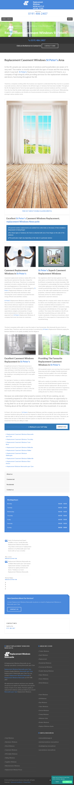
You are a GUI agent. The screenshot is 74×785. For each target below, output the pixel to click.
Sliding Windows (10, 758)
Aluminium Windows (11, 742)
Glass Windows (43, 675)
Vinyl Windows (9, 738)
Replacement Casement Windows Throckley (20, 439)
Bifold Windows (43, 683)
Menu (70, 19)
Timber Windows (44, 651)
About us (9, 474)
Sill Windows (42, 698)
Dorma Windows (44, 710)
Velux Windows (43, 706)
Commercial (10, 479)
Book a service (7, 19)
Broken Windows (44, 722)
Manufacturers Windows (12, 766)
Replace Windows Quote (46, 726)
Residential (10, 484)
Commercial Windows (45, 667)
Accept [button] (67, 781)
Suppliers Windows (10, 762)
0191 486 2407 (38, 40)
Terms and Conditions (16, 782)
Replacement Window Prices (13, 770)
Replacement (43, 659)
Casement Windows (11, 750)
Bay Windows (43, 702)
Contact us (10, 490)
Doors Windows (43, 679)
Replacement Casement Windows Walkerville (20, 458)
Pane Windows (43, 694)
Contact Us (61, 427)
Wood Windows (10, 746)
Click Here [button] (63, 778)
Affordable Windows (11, 754)
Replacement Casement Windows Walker (19, 450)
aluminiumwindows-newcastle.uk (49, 742)
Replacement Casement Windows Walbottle (20, 447)
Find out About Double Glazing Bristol (37, 211)
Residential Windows (45, 663)
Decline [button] (57, 781)
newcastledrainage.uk (45, 738)
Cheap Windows (44, 714)
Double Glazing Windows (46, 671)
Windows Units (43, 718)
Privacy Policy (26, 782)
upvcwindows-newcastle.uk (47, 750)
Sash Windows (43, 655)
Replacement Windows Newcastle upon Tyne (20, 466)
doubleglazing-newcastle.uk (47, 746)
